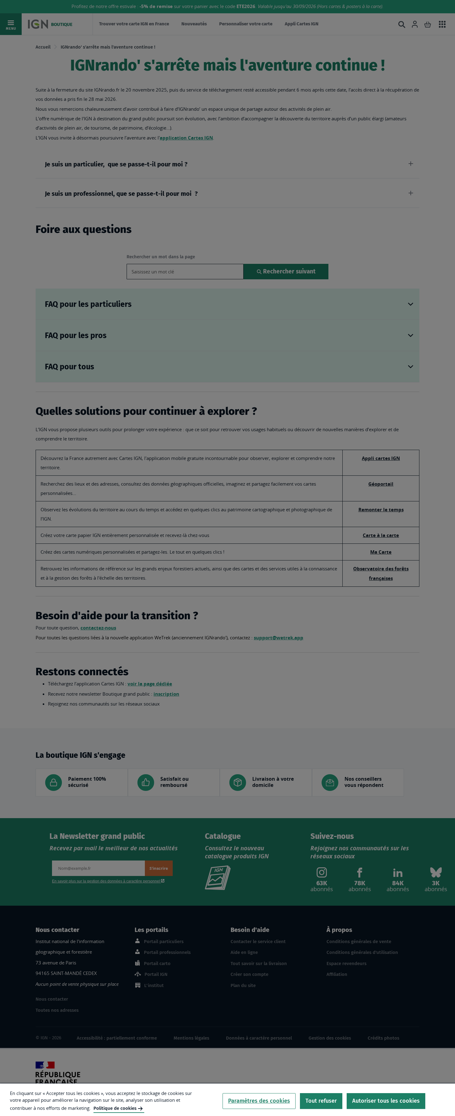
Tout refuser (321, 1100)
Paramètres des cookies (259, 1100)
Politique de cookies (114, 1108)
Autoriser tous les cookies (386, 1100)
